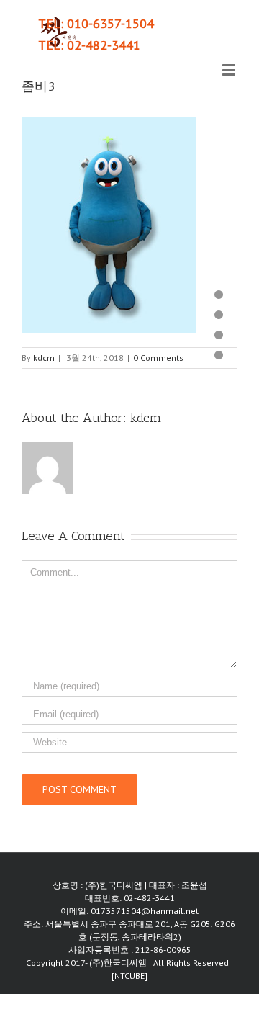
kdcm (44, 357)
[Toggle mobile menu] (229, 69)
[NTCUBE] (129, 975)
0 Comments (158, 357)
